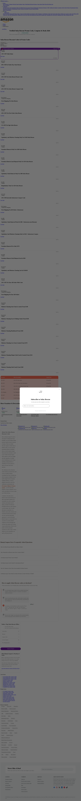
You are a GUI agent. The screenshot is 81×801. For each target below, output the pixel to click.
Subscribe (54, 405)
